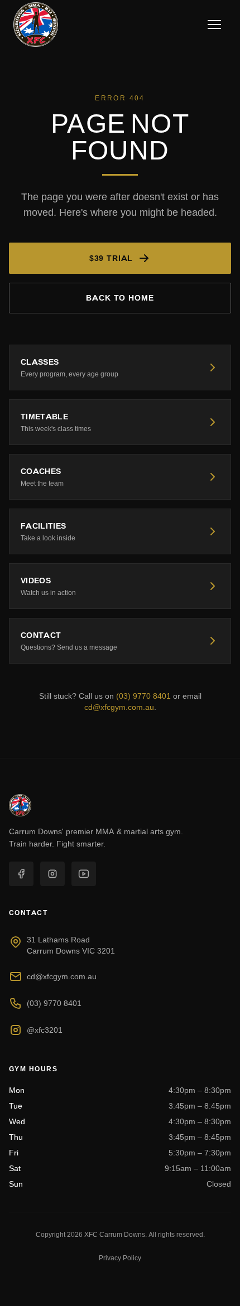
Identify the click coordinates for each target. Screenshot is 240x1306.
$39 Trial (111, 258)
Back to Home (119, 298)
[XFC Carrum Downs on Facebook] (21, 874)
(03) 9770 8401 (143, 695)
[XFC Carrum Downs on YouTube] (83, 874)
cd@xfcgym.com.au (119, 707)
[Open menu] (214, 24)
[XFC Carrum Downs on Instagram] (52, 874)
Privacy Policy (120, 1258)
